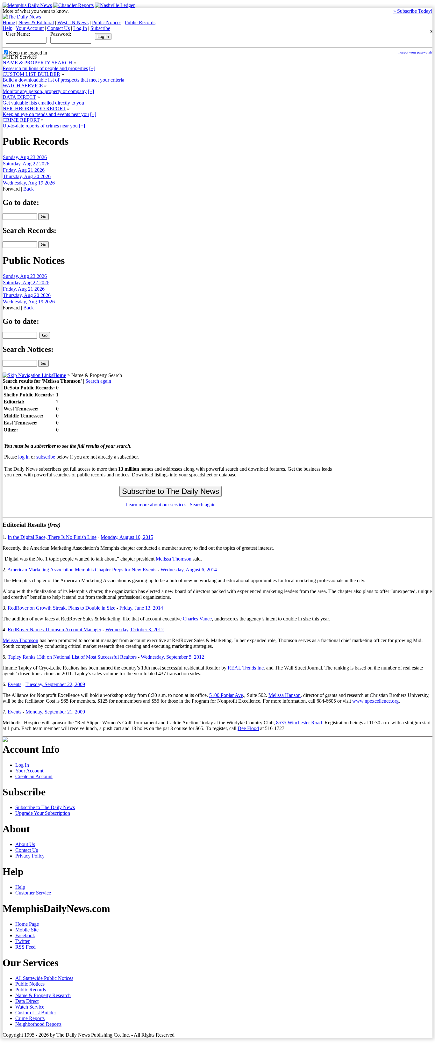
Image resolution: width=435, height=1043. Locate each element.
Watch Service (29, 1007)
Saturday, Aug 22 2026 (26, 163)
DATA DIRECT (19, 97)
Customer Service (33, 892)
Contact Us (58, 28)
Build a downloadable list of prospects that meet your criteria (63, 80)
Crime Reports (30, 1018)
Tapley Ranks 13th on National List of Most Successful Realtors (72, 657)
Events (14, 684)
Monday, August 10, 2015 (127, 537)
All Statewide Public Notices (44, 978)
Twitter (22, 941)
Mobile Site (27, 929)
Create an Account (34, 776)
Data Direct (27, 1001)
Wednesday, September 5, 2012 (172, 657)
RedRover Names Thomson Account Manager (54, 629)
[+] (92, 68)
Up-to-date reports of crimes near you (40, 125)
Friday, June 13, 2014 (141, 608)
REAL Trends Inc (246, 667)
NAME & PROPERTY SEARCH (37, 62)
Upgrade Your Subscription (42, 813)
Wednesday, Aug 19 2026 (29, 182)
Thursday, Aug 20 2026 (27, 176)
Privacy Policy (30, 855)
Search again (98, 381)
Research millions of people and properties (45, 68)
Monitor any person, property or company (45, 91)
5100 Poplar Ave (226, 695)
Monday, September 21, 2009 (55, 711)
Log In (80, 28)
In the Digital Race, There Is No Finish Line (52, 537)
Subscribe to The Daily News (45, 807)
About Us (25, 844)
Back (28, 189)
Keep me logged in (28, 52)
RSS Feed (25, 947)
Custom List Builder (35, 1012)
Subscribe (100, 28)
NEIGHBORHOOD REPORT (34, 108)
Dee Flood (248, 728)
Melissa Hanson (284, 695)
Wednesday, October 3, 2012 (134, 629)
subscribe (45, 457)
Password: (60, 34)
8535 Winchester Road (299, 722)
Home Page (27, 924)
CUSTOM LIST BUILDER (31, 74)
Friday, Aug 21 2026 (24, 170)
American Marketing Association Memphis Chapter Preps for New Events (81, 569)
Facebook (25, 935)
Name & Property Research (43, 995)
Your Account (30, 28)
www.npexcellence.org (375, 701)
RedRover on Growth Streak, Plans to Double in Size (61, 608)
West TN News (73, 22)
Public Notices (106, 22)
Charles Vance (197, 618)
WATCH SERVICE (23, 85)
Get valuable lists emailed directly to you (43, 102)
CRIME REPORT (21, 120)
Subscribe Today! (412, 11)
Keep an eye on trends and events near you (46, 114)
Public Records (140, 22)
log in (24, 457)
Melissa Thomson (173, 558)
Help (7, 28)
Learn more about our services (155, 504)
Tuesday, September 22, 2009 (55, 684)
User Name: (18, 34)
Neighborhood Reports (38, 1024)
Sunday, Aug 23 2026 (25, 157)
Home (9, 22)
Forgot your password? (415, 52)
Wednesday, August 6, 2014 (188, 569)
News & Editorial (36, 22)
